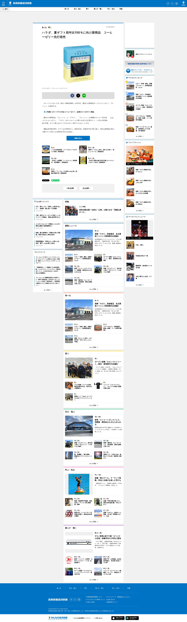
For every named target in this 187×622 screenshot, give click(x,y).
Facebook (168, 3)
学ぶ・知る (111, 9)
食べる (67, 9)
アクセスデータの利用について (96, 599)
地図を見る (78, 138)
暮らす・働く (98, 9)
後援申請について (112, 602)
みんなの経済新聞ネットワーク (57, 618)
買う (87, 9)
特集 (121, 9)
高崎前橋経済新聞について (94, 597)
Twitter (172, 3)
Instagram (176, 3)
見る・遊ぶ (77, 9)
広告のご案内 (91, 602)
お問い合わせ (111, 599)
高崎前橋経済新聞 (20, 3)
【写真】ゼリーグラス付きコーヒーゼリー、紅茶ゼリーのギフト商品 (70, 112)
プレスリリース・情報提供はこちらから (118, 597)
